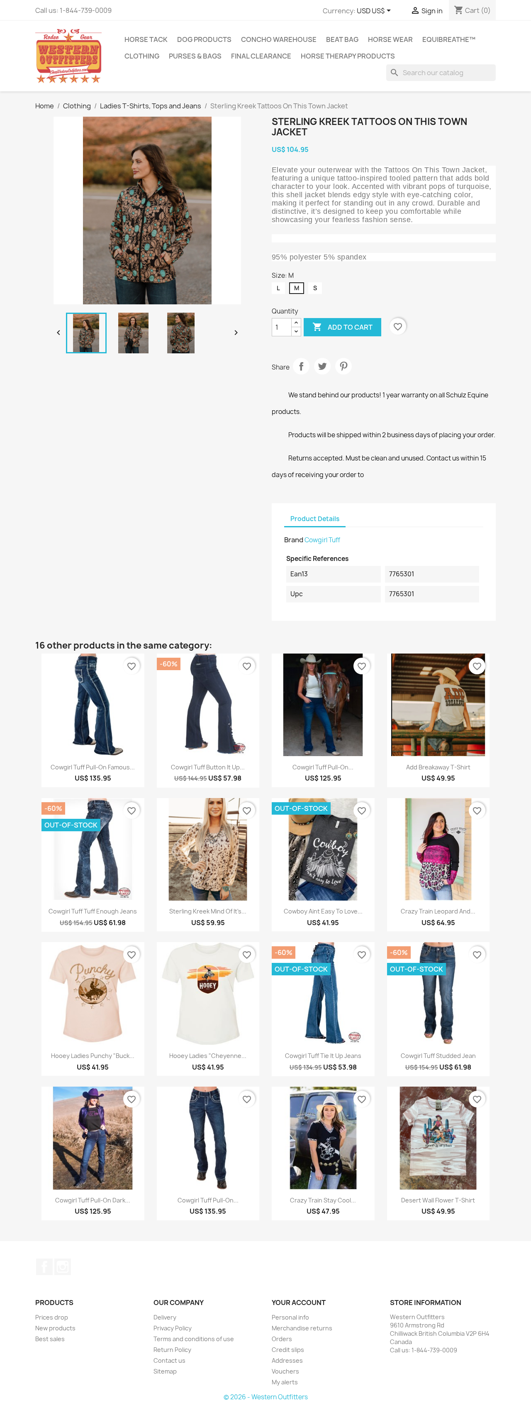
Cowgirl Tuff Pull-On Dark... (92, 1200)
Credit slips (288, 1350)
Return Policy (172, 1350)
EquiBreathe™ (448, 39)
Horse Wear (390, 39)
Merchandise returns (302, 1328)
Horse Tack (146, 39)
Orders (282, 1339)
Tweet (322, 366)
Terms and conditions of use (193, 1339)
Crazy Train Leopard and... (438, 911)
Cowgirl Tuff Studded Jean (438, 1056)
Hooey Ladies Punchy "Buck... (92, 1056)
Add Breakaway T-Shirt (438, 767)
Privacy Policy (172, 1328)
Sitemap (165, 1371)
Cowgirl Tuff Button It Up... (208, 767)
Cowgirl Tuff (322, 540)
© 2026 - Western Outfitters (266, 1397)
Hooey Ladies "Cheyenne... (207, 1056)
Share (301, 366)
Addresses (287, 1360)
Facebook (44, 1267)
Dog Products (204, 39)
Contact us (169, 1360)
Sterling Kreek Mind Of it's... (207, 911)
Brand (293, 540)
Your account (299, 1302)
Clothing (141, 56)
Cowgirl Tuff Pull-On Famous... (93, 767)
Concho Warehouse (279, 39)
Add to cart (342, 327)
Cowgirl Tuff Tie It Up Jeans (323, 1056)
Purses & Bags (195, 56)
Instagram (62, 1267)
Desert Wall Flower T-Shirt (438, 1200)
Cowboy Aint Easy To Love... (323, 911)
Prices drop (51, 1317)
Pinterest (343, 366)
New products (55, 1328)
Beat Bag (342, 39)
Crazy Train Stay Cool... (323, 1200)
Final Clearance (261, 56)
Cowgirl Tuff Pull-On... (322, 767)
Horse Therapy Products (348, 56)
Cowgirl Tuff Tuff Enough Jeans (93, 911)
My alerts (285, 1382)
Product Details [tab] (314, 518)
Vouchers (285, 1371)
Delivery (164, 1317)
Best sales (50, 1339)
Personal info (290, 1317)
